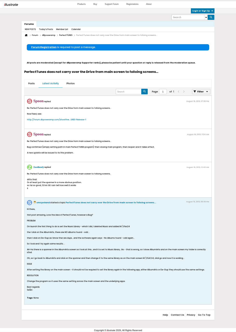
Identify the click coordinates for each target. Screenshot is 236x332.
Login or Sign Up (201, 10)
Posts (31, 83)
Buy (95, 4)
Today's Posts (46, 29)
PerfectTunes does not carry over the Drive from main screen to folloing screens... (111, 202)
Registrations (132, 4)
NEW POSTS (30, 29)
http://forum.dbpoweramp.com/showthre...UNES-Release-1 (56, 119)
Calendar (76, 29)
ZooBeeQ (38, 167)
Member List (62, 29)
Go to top (204, 314)
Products (81, 4)
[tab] (31, 83)
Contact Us (177, 314)
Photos (70, 83)
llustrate (11, 4)
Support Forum (112, 4)
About (149, 4)
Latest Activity (50, 83)
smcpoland (43, 202)
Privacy (191, 314)
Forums (29, 24)
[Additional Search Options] (206, 17)
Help (165, 314)
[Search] (211, 17)
